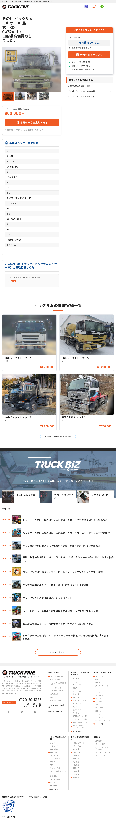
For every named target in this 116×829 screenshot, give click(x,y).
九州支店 (76, 774)
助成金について (99, 495)
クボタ (52, 782)
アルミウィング (78, 704)
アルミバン (77, 707)
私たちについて (56, 680)
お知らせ (53, 697)
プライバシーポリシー (103, 752)
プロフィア (99, 695)
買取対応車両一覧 (55, 712)
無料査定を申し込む (91, 54)
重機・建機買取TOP (80, 722)
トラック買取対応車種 (102, 672)
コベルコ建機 (55, 779)
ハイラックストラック (103, 720)
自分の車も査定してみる (34, 122)
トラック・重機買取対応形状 (80, 673)
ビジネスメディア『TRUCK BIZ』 (101, 748)
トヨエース (99, 717)
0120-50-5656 (30, 700)
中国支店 (76, 768)
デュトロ (98, 701)
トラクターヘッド (79, 700)
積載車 (75, 688)
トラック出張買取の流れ (58, 684)
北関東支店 (77, 752)
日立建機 (53, 786)
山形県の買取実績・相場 (79, 86)
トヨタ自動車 (55, 759)
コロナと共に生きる (64, 497)
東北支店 (76, 749)
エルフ (97, 683)
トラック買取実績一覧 (57, 706)
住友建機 (53, 776)
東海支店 (76, 759)
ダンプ (75, 682)
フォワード (99, 676)
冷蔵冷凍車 (77, 710)
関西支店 (76, 762)
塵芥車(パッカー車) (80, 716)
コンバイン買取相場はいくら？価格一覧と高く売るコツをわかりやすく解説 (63, 572)
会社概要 (98, 741)
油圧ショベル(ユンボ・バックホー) (80, 726)
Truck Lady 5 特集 (26, 495)
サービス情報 (100, 744)
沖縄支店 (76, 777)
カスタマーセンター (57, 691)
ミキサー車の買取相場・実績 (81, 96)
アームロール (77, 713)
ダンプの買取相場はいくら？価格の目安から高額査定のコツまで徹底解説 (61, 546)
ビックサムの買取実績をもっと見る (58, 436)
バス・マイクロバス (80, 719)
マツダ (52, 762)
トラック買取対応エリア (80, 738)
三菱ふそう (54, 746)
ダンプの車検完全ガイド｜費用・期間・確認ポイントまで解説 (56, 585)
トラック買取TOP (56, 676)
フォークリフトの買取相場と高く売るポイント (47, 598)
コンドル (98, 711)
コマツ (52, 765)
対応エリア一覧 (78, 743)
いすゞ (52, 743)
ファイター (99, 689)
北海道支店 (77, 746)
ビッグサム (99, 708)
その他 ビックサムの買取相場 (81, 91)
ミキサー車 (77, 691)
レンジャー (99, 698)
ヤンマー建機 (55, 768)
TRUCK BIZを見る (56, 652)
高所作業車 (77, 697)
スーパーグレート (101, 686)
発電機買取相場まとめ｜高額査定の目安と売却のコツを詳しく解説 (58, 624)
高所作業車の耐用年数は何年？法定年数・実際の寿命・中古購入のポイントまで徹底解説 (68, 559)
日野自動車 (54, 749)
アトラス (98, 705)
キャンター (99, 692)
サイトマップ (100, 755)
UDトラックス (55, 756)
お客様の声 (54, 694)
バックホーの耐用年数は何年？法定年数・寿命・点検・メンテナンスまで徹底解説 (66, 533)
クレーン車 (77, 685)
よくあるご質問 (56, 700)
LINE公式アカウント (57, 688)
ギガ (97, 680)
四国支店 (76, 771)
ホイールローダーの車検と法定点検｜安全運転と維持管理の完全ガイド (60, 611)
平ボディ (76, 679)
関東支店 (76, 756)
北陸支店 (76, 765)
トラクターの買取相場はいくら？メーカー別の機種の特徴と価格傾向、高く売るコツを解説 (68, 637)
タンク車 (76, 694)
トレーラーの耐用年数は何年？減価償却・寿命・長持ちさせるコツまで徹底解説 (65, 520)
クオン (97, 714)
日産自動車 (54, 752)
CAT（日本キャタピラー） (58, 772)
